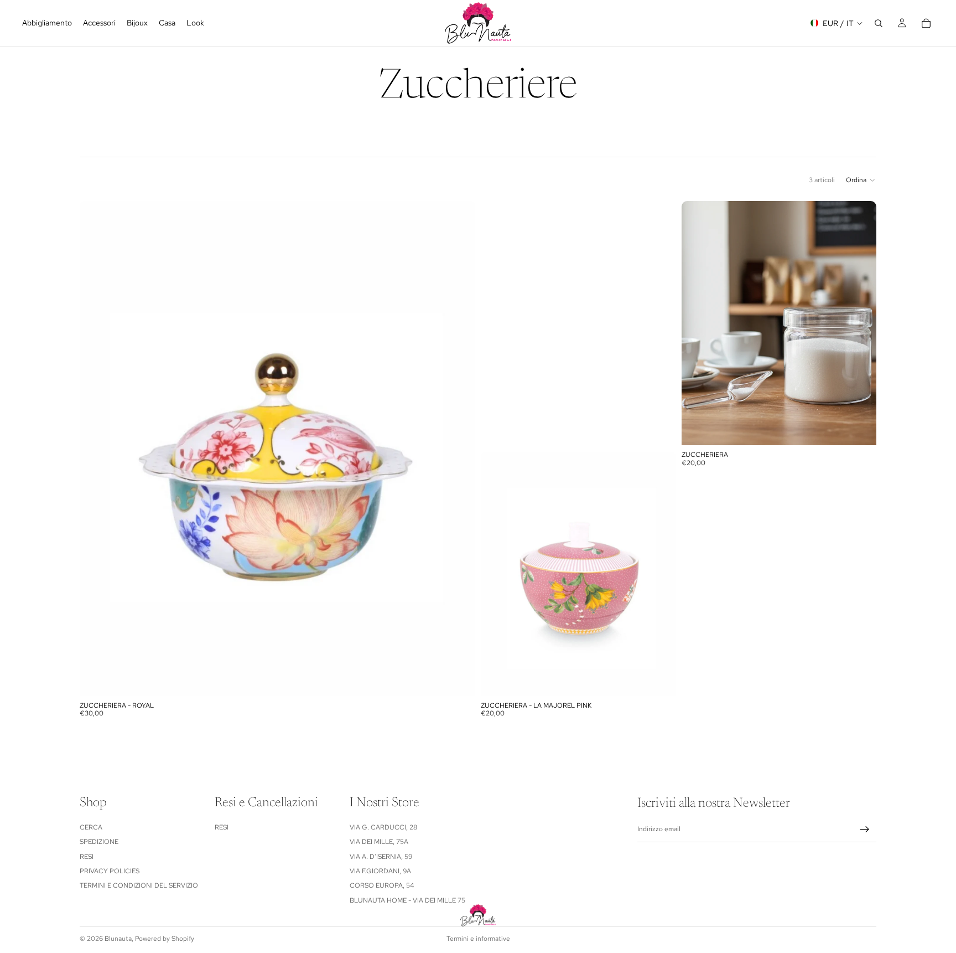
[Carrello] (926, 23)
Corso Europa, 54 (382, 885)
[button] (861, 180)
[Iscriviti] (864, 829)
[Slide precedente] (698, 323)
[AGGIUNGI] (458, 679)
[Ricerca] (878, 23)
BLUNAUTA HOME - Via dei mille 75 (407, 899)
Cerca (91, 826)
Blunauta (118, 938)
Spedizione (99, 841)
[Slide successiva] (859, 323)
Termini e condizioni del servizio (139, 885)
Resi (86, 856)
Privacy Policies (109, 871)
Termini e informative (478, 938)
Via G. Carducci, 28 (383, 826)
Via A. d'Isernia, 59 (381, 856)
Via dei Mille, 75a (379, 841)
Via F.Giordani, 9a (380, 871)
